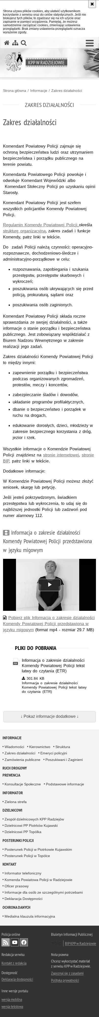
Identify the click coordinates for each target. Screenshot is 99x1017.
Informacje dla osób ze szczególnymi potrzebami (44, 892)
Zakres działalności (66, 91)
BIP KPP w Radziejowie (80, 943)
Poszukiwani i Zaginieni (64, 760)
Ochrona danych (16, 907)
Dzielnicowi (12, 810)
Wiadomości (14, 747)
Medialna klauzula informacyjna (30, 916)
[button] (90, 43)
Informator (13, 792)
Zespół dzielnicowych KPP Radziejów (34, 819)
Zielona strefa (16, 802)
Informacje (38, 91)
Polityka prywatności (65, 980)
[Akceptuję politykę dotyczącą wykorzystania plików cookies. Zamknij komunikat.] (92, 4)
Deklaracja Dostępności (23, 899)
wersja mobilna (12, 999)
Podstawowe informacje (65, 784)
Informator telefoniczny (23, 873)
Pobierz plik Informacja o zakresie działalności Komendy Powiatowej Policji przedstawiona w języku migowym (49, 624)
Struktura (62, 747)
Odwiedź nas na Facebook (24, 942)
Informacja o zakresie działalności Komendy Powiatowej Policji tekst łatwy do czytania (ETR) (53, 665)
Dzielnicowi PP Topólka (23, 832)
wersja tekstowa (12, 1006)
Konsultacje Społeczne (23, 784)
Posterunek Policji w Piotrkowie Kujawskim (38, 849)
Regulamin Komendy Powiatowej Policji (40, 225)
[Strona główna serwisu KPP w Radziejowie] (7, 43)
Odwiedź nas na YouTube (15, 942)
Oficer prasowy (17, 886)
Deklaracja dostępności (17, 979)
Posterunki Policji (18, 840)
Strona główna (14, 91)
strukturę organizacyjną (24, 231)
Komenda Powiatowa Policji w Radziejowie (38, 880)
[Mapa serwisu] (15, 43)
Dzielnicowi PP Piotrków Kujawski (31, 825)
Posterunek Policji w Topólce (27, 856)
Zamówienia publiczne (22, 760)
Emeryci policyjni (53, 753)
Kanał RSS (6, 942)
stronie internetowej (61, 455)
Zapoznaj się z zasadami (67, 973)
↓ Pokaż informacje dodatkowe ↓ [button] (50, 716)
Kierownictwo (39, 747)
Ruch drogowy (15, 768)
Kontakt (9, 864)
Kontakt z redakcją (14, 963)
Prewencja (11, 775)
